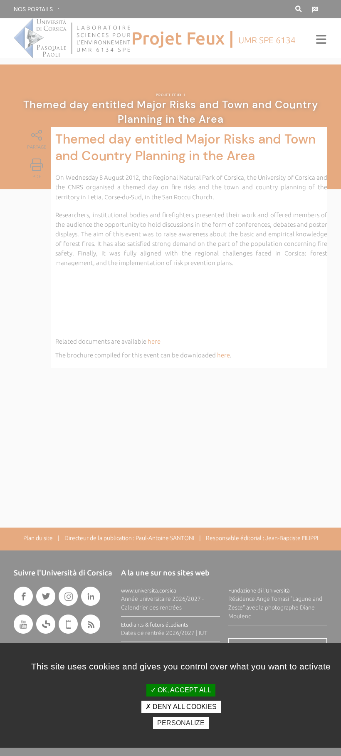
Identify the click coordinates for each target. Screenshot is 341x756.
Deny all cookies (184, 706)
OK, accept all (183, 690)
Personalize (181, 722)
